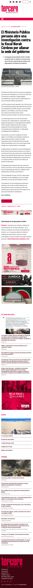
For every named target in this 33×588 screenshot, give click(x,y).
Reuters (4, 225)
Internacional (15, 26)
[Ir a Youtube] (17, 2)
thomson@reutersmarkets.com (18, 239)
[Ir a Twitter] (13, 2)
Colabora (4, 571)
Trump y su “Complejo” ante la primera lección (15, 534)
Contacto (4, 569)
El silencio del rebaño (7, 439)
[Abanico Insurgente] (17, 298)
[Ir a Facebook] (10, 2)
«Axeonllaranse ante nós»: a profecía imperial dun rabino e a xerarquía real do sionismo (16, 498)
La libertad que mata (7, 443)
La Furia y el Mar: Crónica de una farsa (12, 478)
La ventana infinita (7, 436)
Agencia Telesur (5, 26)
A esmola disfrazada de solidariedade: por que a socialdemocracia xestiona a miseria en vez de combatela (15, 541)
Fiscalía (3, 206)
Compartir (7, 201)
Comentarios (5, 574)
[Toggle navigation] (2, 19)
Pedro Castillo (11, 206)
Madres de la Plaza (6, 450)
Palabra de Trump (6, 446)
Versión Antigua (7, 578)
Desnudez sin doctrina (8, 518)
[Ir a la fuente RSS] (20, 2)
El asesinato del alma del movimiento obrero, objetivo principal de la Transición (15, 484)
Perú (18, 206)
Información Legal (7, 576)
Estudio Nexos (22, 584)
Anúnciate (4, 573)
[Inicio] (9, 9)
